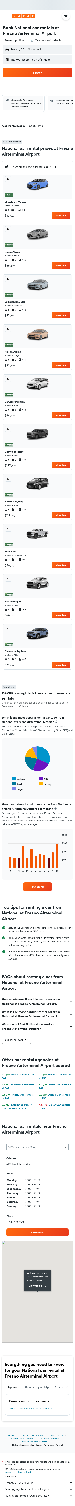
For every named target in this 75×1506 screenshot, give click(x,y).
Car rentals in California (22, 1438)
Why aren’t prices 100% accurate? (27, 1495)
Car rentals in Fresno (49, 1438)
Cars (25, 1435)
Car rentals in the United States (47, 1435)
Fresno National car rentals (35, 1441)
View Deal (61, 215)
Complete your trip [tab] (37, 1387)
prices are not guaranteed (18, 1472)
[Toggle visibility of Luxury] (45, 784)
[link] (37, 886)
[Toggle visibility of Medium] (18, 779)
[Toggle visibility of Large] (17, 789)
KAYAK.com (13, 1435)
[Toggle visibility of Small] (17, 784)
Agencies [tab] (13, 1387)
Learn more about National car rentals (31, 1408)
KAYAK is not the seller (19, 1482)
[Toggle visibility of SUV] (43, 779)
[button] (6, 16)
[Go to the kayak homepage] (23, 16)
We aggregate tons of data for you (27, 1489)
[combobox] (14, 40)
